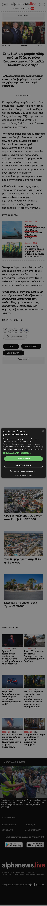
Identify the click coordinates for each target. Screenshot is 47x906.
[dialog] (23, 453)
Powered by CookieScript (23, 475)
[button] (23, 453)
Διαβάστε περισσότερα (33, 449)
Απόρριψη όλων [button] (23, 465)
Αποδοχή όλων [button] (23, 459)
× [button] (43, 431)
